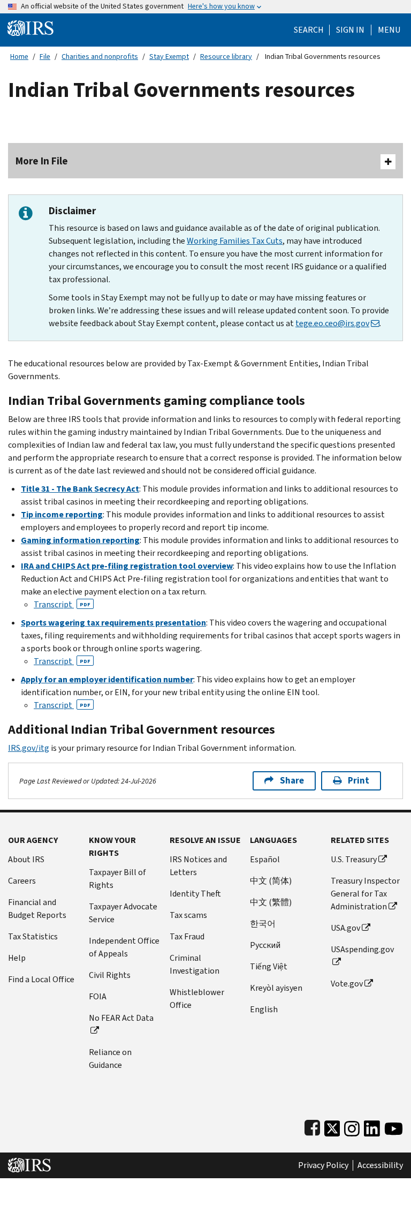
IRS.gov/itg (28, 748)
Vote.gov (347, 983)
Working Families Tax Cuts (235, 240)
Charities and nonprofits (100, 56)
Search (309, 30)
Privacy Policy (323, 1165)
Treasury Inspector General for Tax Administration (365, 893)
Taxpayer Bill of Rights (117, 879)
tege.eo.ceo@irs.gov (332, 323)
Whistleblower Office (197, 998)
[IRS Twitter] (332, 1126)
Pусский (265, 945)
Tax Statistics (33, 936)
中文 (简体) (271, 880)
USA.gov (345, 927)
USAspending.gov (362, 949)
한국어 (263, 923)
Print (358, 780)
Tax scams (188, 915)
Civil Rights (110, 975)
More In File (42, 161)
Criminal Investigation (194, 964)
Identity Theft (195, 893)
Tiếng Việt (268, 966)
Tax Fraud (187, 936)
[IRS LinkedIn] (372, 1126)
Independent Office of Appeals (124, 947)
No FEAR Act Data (121, 1017)
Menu (389, 30)
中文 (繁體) (271, 902)
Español (265, 859)
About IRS (26, 859)
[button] (350, 30)
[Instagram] (352, 1126)
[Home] (30, 27)
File (45, 56)
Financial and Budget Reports (37, 909)
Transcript (62, 604)
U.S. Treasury (354, 859)
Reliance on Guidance (110, 1058)
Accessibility (380, 1165)
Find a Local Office (41, 979)
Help (17, 957)
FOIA (97, 996)
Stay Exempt (169, 56)
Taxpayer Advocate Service (123, 913)
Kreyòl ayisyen (276, 987)
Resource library (226, 56)
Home (19, 56)
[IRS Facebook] (312, 1126)
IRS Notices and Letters (198, 866)
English (264, 1009)
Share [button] (292, 780)
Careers (22, 880)
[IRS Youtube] (393, 1126)
